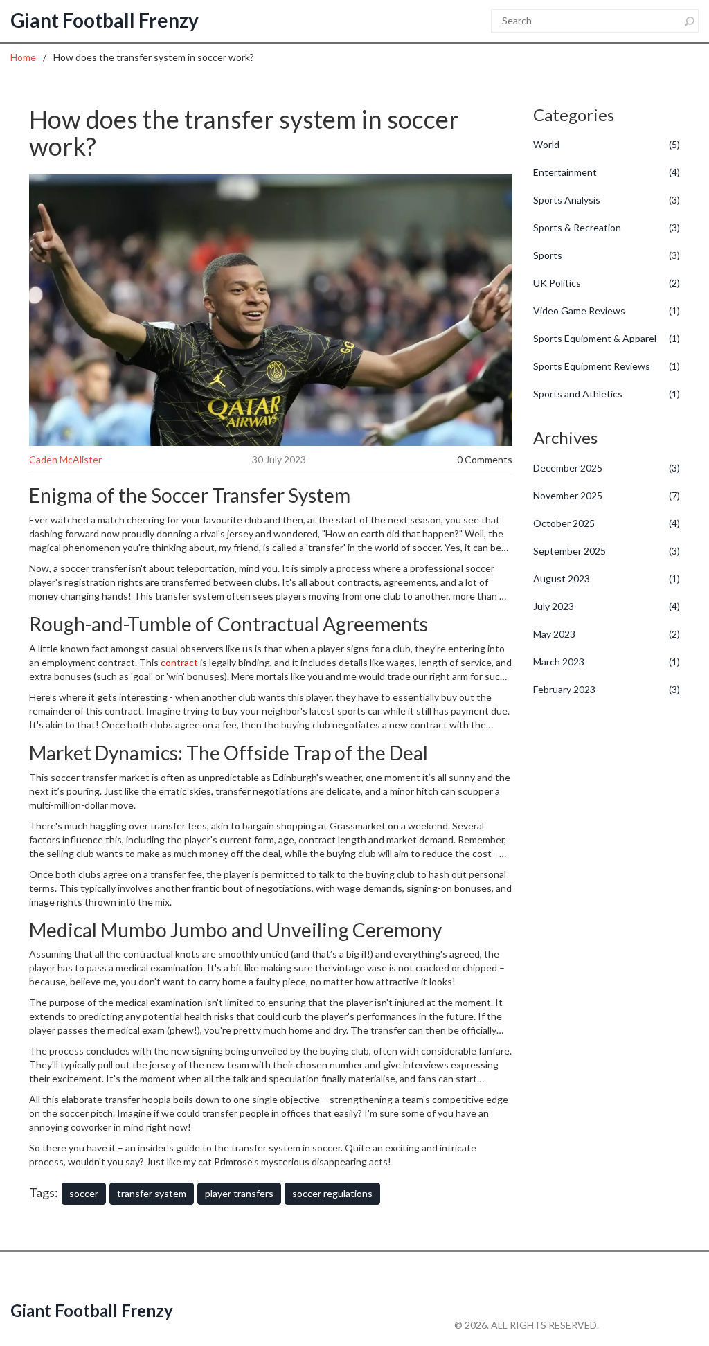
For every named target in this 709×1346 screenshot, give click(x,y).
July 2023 (607, 606)
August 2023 (607, 578)
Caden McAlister (65, 459)
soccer (83, 1193)
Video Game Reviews (607, 310)
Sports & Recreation (607, 227)
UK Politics (607, 283)
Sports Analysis (607, 200)
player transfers (239, 1193)
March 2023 (607, 661)
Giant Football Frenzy (104, 20)
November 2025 (607, 495)
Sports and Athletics (607, 394)
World (607, 144)
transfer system (151, 1193)
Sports (607, 255)
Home (23, 57)
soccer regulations (332, 1193)
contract (179, 662)
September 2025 (607, 551)
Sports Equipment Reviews (607, 366)
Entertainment (607, 172)
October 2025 (607, 523)
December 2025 (607, 468)
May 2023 (607, 634)
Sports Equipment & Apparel (607, 338)
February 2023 (607, 689)
